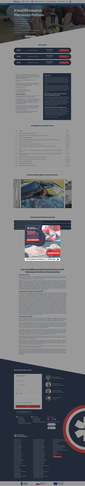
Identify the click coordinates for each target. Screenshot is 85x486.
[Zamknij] (60, 225)
